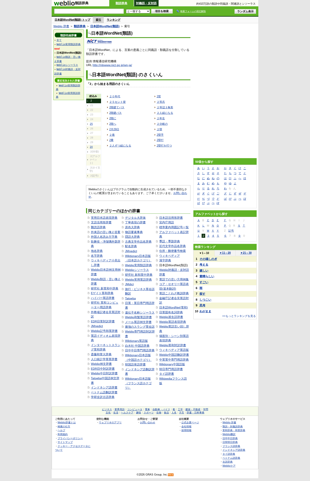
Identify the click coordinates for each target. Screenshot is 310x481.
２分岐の (162, 123)
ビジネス (107, 409)
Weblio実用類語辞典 (138, 265)
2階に (112, 118)
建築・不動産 (193, 409)
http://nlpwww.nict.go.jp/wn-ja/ (112, 65)
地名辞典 (97, 251)
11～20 (225, 252)
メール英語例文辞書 (138, 322)
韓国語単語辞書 (135, 364)
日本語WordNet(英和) (173, 307)
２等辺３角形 (165, 107)
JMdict (129, 284)
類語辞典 (121, 3)
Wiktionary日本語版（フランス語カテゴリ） (138, 383)
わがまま (205, 311)
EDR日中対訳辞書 (103, 368)
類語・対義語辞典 (232, 426)
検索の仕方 (64, 426)
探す (202, 293)
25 (91, 123)
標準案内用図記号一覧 (174, 227)
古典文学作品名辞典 (138, 241)
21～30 (246, 252)
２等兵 (161, 101)
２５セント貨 (117, 101)
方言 (181, 412)
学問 (205, 409)
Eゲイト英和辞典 (102, 293)
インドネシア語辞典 (233, 449)
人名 (174, 412)
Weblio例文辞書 (101, 364)
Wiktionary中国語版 (172, 364)
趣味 (138, 412)
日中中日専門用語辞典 (140, 350)
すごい (203, 282)
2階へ (112, 123)
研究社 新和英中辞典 (138, 274)
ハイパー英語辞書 (103, 298)
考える (203, 264)
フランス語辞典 (231, 446)
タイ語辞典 (228, 453)
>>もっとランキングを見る (239, 316)
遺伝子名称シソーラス (140, 312)
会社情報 (186, 426)
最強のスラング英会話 (140, 326)
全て (59, 40)
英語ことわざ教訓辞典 (174, 293)
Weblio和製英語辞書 (138, 317)
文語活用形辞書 (101, 222)
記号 (231, 230)
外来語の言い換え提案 (105, 232)
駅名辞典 (131, 246)
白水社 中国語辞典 (137, 345)
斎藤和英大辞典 (101, 354)
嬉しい (203, 270)
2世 (159, 96)
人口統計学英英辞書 (104, 359)
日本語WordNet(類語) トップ (72, 19)
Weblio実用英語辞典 (138, 279)
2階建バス (115, 112)
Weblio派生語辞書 (171, 317)
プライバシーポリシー (70, 438)
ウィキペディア (169, 255)
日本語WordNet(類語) (105, 26)
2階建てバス (116, 107)
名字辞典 (97, 255)
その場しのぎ (208, 259)
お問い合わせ (147, 422)
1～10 (204, 253)
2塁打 (160, 140)
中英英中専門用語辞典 (174, 359)
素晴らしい (206, 276)
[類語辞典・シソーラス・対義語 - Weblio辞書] (64, 4)
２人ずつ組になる (120, 145)
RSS (170, 475)
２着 (112, 134)
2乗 (111, 140)
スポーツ (149, 412)
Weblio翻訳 (229, 434)
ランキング (113, 19)
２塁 (159, 129)
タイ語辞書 (166, 373)
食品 (166, 412)
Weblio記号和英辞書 (104, 331)
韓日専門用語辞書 (171, 369)
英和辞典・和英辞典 (233, 430)
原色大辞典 (132, 227)
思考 (202, 305)
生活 (115, 412)
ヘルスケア (127, 412)
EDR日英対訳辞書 (103, 321)
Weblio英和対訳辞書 (172, 345)
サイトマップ (65, 442)
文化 (108, 412)
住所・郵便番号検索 (172, 251)
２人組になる (165, 112)
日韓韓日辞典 (230, 442)
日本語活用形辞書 (171, 217)
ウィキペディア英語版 (174, 350)
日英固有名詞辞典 (171, 312)
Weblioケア (229, 465)
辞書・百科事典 (195, 412)
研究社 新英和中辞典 (104, 288)
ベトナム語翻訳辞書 (104, 392)
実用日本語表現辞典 (104, 217)
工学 (180, 409)
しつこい (205, 299)
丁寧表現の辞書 (135, 222)
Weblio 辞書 (61, 26)
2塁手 (160, 134)
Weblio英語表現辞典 (172, 321)
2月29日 (114, 129)
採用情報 (186, 430)
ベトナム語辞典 (231, 458)
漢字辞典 (165, 260)
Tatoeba (130, 298)
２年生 (161, 118)
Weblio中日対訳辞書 (104, 373)
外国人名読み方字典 (104, 236)
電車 (147, 409)
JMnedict (97, 326)
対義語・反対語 (146, 3)
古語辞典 (227, 461)
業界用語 (120, 409)
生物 (158, 412)
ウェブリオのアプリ (110, 422)
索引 (98, 19)
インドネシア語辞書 (104, 387)
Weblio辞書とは (67, 422)
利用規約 (63, 434)
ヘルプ (61, 430)
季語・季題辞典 (169, 241)
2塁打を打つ (164, 145)
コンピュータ (134, 409)
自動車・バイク (161, 409)
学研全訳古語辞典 (103, 397)
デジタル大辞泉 (135, 217)
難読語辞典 (98, 227)
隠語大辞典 (132, 236)
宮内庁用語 (166, 222)
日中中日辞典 (230, 438)
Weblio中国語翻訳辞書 (174, 354)
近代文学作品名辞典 (172, 246)
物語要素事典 (134, 232)
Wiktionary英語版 (136, 340)
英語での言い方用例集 (174, 279)
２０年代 (114, 96)
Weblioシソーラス (137, 270)
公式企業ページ (190, 422)
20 (91, 146)
